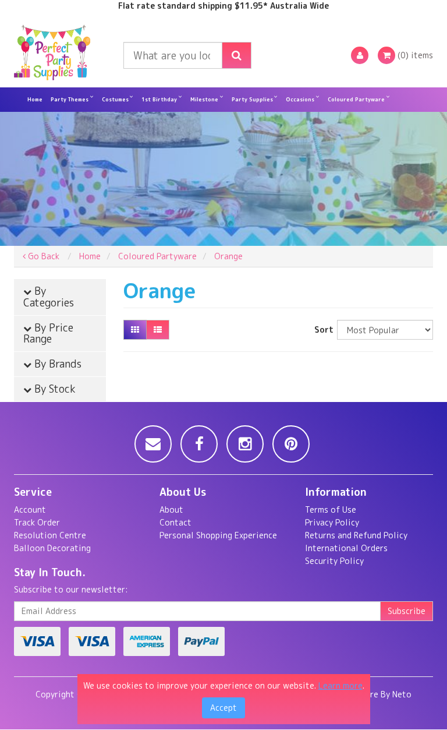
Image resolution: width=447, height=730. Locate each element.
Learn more (340, 685)
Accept (223, 707)
